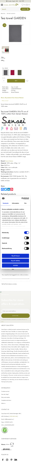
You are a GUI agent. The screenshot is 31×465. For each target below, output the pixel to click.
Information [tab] (15, 203)
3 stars (5, 269)
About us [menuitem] (3, 403)
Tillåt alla (15, 256)
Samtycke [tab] (6, 203)
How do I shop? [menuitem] (5, 394)
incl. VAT (21, 1)
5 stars (9, 269)
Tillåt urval (15, 260)
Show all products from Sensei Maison (12, 98)
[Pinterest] (11, 461)
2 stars (4, 269)
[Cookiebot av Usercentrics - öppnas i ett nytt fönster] (22, 198)
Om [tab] (25, 203)
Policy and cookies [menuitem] (5, 397)
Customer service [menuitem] (5, 391)
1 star (2, 269)
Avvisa (15, 265)
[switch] (26, 238)
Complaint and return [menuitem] (6, 400)
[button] (2, 4)
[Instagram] (7, 461)
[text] (15, 58)
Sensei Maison (9, 161)
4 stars (7, 269)
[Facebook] (2, 461)
